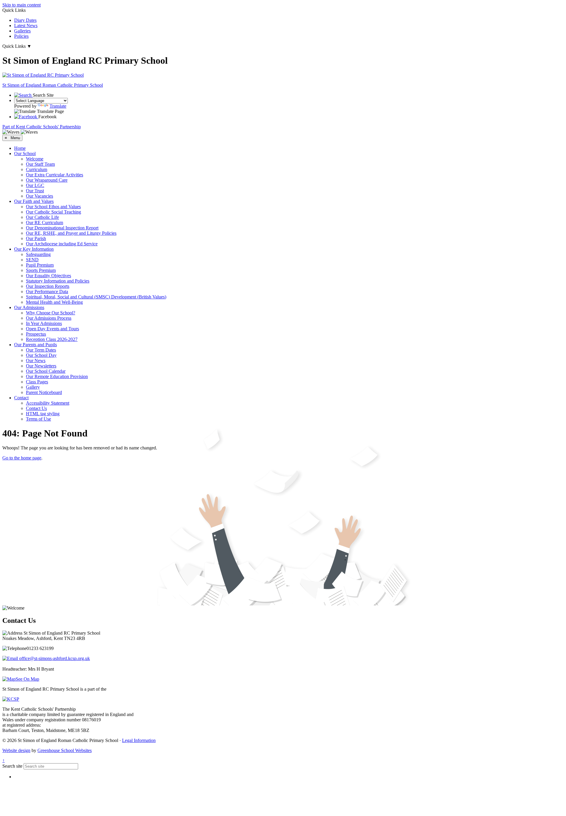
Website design (16, 750)
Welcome (34, 158)
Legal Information (139, 740)
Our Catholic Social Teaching (53, 211)
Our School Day (41, 355)
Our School (25, 153)
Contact (21, 397)
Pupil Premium (40, 264)
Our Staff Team (40, 164)
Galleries (22, 30)
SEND (32, 259)
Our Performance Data (47, 291)
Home (20, 148)
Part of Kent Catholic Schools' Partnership (41, 126)
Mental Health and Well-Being (54, 302)
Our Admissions (29, 307)
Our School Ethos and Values (53, 206)
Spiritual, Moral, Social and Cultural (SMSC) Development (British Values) (96, 296)
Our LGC (35, 185)
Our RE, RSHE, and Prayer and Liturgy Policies (71, 233)
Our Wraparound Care (47, 180)
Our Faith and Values (34, 201)
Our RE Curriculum (44, 222)
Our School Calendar (45, 371)
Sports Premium (41, 270)
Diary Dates (25, 20)
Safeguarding (38, 254)
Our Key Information (34, 249)
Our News (35, 360)
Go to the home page (21, 457)
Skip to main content (21, 4)
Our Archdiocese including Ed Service (62, 243)
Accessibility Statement (47, 402)
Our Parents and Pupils (35, 344)
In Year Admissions (44, 323)
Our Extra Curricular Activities (54, 174)
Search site (12, 766)
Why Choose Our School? (50, 312)
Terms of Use (38, 418)
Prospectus (36, 333)
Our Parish (36, 238)
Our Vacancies (39, 195)
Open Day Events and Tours (52, 328)
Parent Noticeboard (44, 392)
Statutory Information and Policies (57, 280)
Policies (21, 36)
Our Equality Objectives (48, 275)
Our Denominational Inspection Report (62, 227)
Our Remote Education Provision (57, 376)
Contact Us (36, 408)
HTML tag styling (43, 413)
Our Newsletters (41, 365)
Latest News (25, 25)
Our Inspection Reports (47, 286)
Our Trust (35, 190)
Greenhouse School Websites (64, 750)
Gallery (33, 387)
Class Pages (37, 381)
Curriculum (36, 169)
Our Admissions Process (48, 318)
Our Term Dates (41, 349)
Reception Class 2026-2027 (52, 339)
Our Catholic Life (42, 217)
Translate (58, 106)
